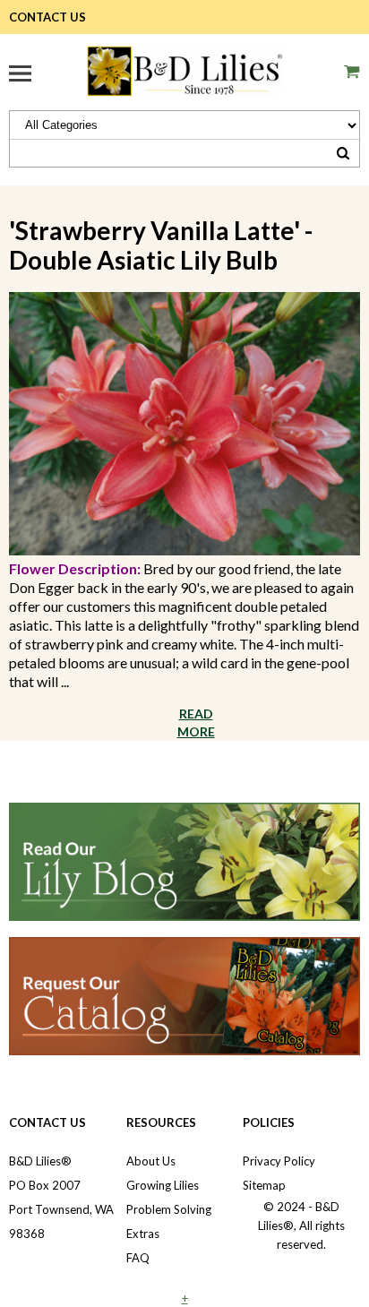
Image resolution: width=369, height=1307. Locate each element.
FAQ (138, 1258)
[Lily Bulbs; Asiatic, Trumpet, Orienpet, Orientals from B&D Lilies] (184, 68)
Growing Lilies (162, 1185)
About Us (151, 1161)
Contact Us (47, 17)
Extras (142, 1233)
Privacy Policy (279, 1161)
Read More (196, 722)
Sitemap (264, 1185)
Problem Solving (168, 1209)
